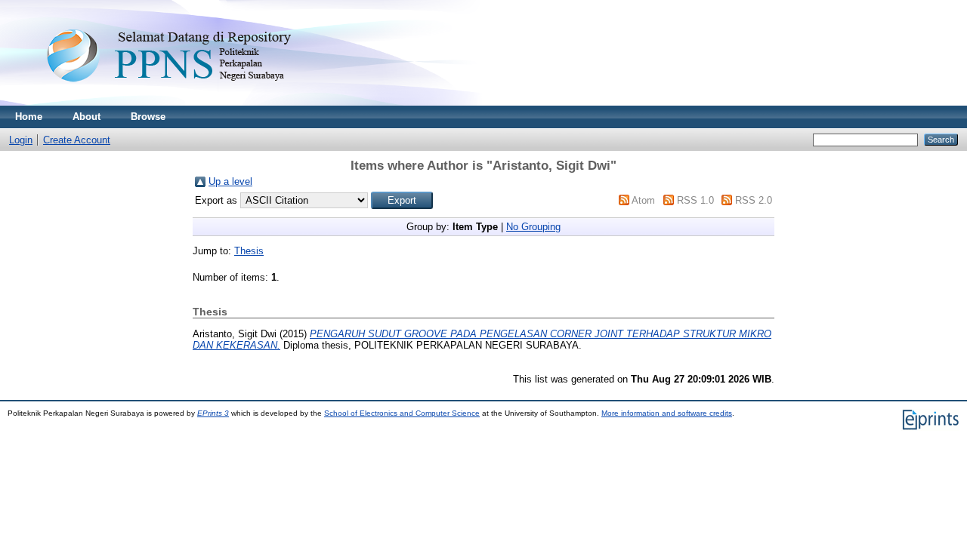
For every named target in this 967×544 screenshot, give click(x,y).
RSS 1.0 (695, 200)
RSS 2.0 (753, 200)
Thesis (249, 251)
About (86, 116)
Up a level (230, 181)
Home (28, 116)
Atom (643, 200)
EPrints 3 (213, 413)
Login (20, 140)
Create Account (76, 140)
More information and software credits (666, 413)
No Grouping (533, 226)
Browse (148, 116)
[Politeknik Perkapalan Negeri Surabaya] (199, 102)
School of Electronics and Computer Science (402, 413)
